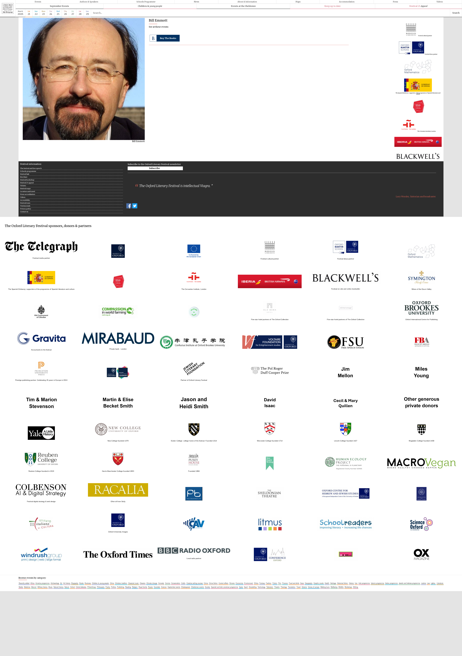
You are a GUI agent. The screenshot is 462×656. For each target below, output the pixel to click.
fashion (268, 583)
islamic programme (377, 583)
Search (456, 13)
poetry (108, 587)
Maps (298, 1)
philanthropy (91, 587)
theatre (276, 587)
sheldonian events (197, 587)
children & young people (100, 583)
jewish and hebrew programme (409, 583)
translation (291, 587)
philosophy (100, 587)
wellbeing (334, 587)
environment (248, 583)
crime (206, 583)
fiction (275, 583)
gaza (302, 583)
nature (66, 587)
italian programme (391, 583)
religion (135, 587)
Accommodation (347, 1)
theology (284, 587)
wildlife (340, 587)
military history (42, 587)
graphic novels (319, 583)
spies (241, 587)
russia (150, 587)
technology (261, 587)
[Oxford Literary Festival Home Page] (8, 8)
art (61, 583)
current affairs (223, 583)
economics (239, 583)
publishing (120, 587)
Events (38, 1)
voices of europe (313, 587)
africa (32, 583)
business (88, 583)
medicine (27, 587)
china (112, 583)
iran (356, 583)
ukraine (304, 587)
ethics (256, 583)
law (428, 583)
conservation (175, 583)
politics (113, 587)
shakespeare (185, 587)
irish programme (364, 583)
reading (128, 587)
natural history (58, 587)
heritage (333, 583)
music (50, 587)
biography (74, 583)
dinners (232, 583)
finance (285, 583)
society (207, 587)
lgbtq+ (433, 583)
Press (395, 1)
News (196, 1)
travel (298, 587)
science (164, 587)
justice (423, 583)
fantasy (262, 583)
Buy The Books (168, 38)
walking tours (325, 587)
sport (246, 587)
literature (440, 583)
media (21, 587)
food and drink (294, 583)
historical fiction (342, 583)
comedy (161, 583)
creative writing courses (194, 583)
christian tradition (121, 583)
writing (355, 587)
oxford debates (81, 587)
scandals (157, 587)
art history (66, 583)
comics (167, 583)
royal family (143, 587)
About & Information (247, 1)
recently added (24, 583)
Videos (439, 1)
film (279, 583)
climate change (151, 583)
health (327, 583)
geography (308, 583)
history (351, 583)
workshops (348, 587)
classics (142, 583)
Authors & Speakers (89, 1)
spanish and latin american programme (224, 587)
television (269, 587)
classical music (133, 583)
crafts (183, 583)
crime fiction (213, 583)
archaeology (55, 583)
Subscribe (154, 168)
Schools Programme (146, 1)
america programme (42, 583)
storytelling (253, 587)
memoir (33, 587)
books (81, 583)
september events (174, 587)
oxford (72, 587)
